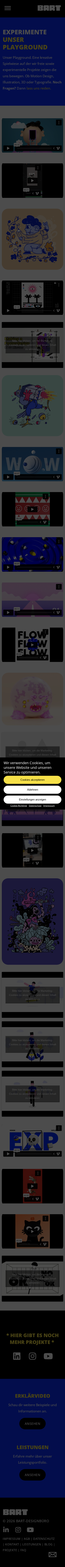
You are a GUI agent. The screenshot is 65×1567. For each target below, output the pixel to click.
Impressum (49, 805)
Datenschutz (35, 805)
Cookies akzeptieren (32, 779)
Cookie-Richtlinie (18, 805)
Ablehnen (32, 789)
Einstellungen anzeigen (32, 799)
